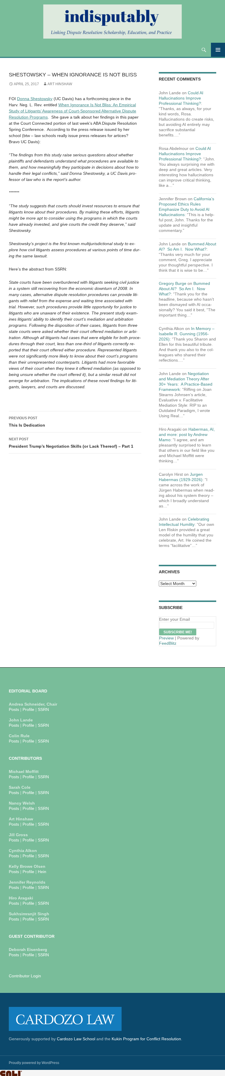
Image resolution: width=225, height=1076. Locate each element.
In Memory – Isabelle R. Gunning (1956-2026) (186, 333)
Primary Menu (218, 50)
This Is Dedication (27, 421)
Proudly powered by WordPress (34, 1063)
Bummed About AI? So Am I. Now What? (184, 288)
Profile (28, 709)
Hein (42, 871)
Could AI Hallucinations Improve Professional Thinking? (181, 98)
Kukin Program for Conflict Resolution (146, 1038)
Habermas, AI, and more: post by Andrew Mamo (187, 434)
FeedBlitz (167, 643)
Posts (14, 709)
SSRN (43, 709)
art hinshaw (59, 84)
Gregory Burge (172, 283)
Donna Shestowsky (34, 98)
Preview (166, 638)
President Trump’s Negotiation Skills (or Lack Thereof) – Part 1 (71, 443)
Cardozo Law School (76, 1038)
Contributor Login (25, 976)
